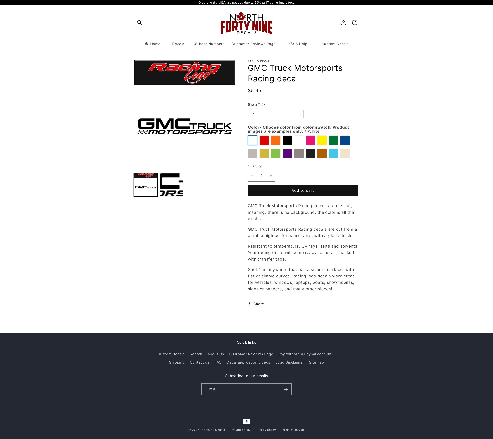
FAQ (218, 362)
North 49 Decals (213, 429)
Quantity (255, 166)
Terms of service (293, 429)
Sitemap (316, 362)
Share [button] (258, 304)
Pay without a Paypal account (305, 354)
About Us (215, 354)
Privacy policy (266, 429)
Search (196, 354)
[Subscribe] (285, 389)
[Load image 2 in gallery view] (171, 185)
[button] (139, 22)
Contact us (200, 362)
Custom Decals (171, 354)
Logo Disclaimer (289, 362)
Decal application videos (248, 362)
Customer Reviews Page (251, 354)
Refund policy (241, 429)
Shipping (177, 362)
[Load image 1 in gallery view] (145, 185)
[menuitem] (152, 44)
